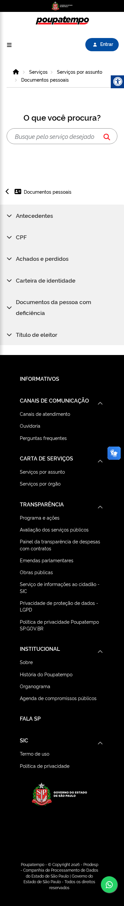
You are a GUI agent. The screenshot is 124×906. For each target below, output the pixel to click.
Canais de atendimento (45, 414)
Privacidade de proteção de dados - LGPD (59, 606)
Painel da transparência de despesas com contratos (60, 544)
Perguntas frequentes (43, 438)
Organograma (35, 686)
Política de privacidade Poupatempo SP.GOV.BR (59, 624)
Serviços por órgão (40, 483)
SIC (24, 740)
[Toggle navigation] (9, 45)
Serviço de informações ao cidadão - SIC (60, 587)
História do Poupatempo (46, 674)
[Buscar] (107, 136)
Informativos (39, 378)
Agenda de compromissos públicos (58, 698)
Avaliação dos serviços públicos (54, 529)
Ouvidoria (30, 425)
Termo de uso (34, 753)
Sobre (26, 662)
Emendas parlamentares (46, 560)
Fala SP (30, 718)
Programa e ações (40, 517)
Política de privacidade (44, 766)
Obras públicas (36, 572)
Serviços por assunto (79, 71)
